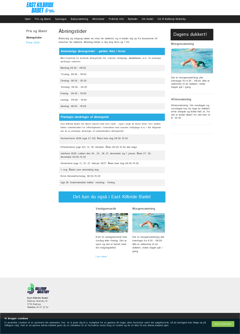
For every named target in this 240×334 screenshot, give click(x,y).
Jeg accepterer (223, 324)
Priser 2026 (33, 43)
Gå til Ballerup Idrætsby (172, 19)
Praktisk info (116, 19)
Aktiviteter (98, 19)
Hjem (28, 19)
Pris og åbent (43, 19)
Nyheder (133, 19)
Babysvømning (79, 19)
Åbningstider (34, 38)
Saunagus (61, 19)
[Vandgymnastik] (112, 223)
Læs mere (101, 256)
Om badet (147, 19)
